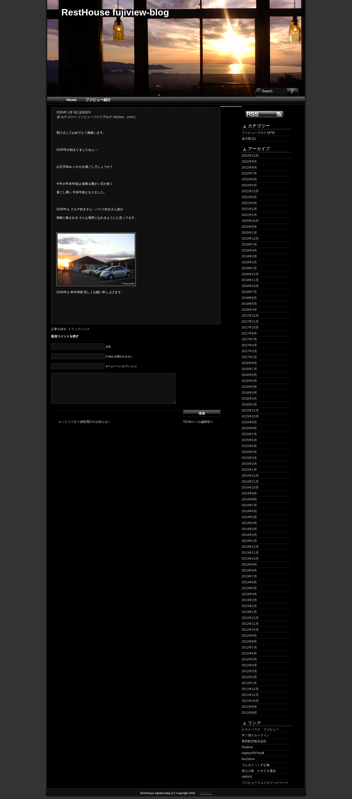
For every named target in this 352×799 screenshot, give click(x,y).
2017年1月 (249, 357)
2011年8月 (249, 712)
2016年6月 (249, 375)
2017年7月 (249, 339)
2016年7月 (249, 369)
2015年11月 (250, 410)
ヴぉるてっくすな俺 (256, 765)
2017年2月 (249, 351)
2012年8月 (249, 641)
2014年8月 (249, 499)
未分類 (246, 138)
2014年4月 (249, 523)
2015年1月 (249, 470)
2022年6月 (249, 179)
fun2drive (248, 759)
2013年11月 (250, 552)
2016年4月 (249, 387)
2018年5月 (249, 304)
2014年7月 (249, 505)
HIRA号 (247, 777)
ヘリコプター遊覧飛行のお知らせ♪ (85, 422)
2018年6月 (249, 298)
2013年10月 (250, 558)
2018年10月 (250, 286)
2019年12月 (250, 238)
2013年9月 (249, 564)
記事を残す (58, 329)
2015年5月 (249, 446)
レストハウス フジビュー (260, 729)
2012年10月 (250, 630)
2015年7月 (249, 434)
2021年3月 (249, 203)
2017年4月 (249, 345)
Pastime (247, 747)
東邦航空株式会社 (254, 741)
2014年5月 (249, 517)
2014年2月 (249, 535)
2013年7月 (249, 576)
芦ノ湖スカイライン (256, 735)
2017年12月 (250, 315)
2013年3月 (249, 600)
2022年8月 (249, 167)
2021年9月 (249, 197)
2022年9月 (249, 161)
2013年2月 (249, 606)
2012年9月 (249, 635)
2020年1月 (249, 232)
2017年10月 (250, 327)
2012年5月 (249, 659)
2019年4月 (249, 250)
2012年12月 (250, 618)
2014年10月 (250, 487)
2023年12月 (250, 155)
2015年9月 (249, 422)
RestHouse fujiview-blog (115, 12)
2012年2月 (249, 677)
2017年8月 (249, 333)
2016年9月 (249, 363)
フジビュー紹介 (98, 100)
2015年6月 (249, 440)
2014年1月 (249, 541)
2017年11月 (250, 321)
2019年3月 (249, 256)
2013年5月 (249, 588)
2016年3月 (249, 392)
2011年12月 (250, 689)
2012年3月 (249, 671)
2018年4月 (249, 310)
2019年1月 (249, 268)
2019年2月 (249, 262)
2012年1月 (249, 683)
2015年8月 (249, 428)
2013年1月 (249, 612)
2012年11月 (250, 624)
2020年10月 (250, 221)
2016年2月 (249, 398)
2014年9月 (249, 493)
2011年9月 (249, 707)
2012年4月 (249, 665)
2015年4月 (249, 452)
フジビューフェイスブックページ (265, 783)
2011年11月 (250, 695)
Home (71, 100)
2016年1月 (249, 404)
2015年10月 (250, 416)
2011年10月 (250, 701)
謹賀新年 (85, 112)
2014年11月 (250, 481)
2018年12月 (250, 274)
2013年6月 (249, 582)
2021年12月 (250, 191)
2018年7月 (249, 292)
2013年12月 (250, 547)
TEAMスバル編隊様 (196, 422)
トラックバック (79, 329)
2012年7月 (249, 647)
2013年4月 (249, 594)
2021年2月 (249, 209)
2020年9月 (249, 227)
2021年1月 (249, 215)
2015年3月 (249, 458)
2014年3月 (249, 529)
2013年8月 (249, 570)
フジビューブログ (254, 132)
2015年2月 (249, 464)
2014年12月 (250, 475)
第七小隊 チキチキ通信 (259, 771)
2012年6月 (249, 653)
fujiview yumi (123, 117)
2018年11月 (250, 280)
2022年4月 (249, 185)
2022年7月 (249, 173)
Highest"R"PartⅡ (253, 753)
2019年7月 (249, 244)
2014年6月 (249, 511)
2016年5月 (249, 381)
